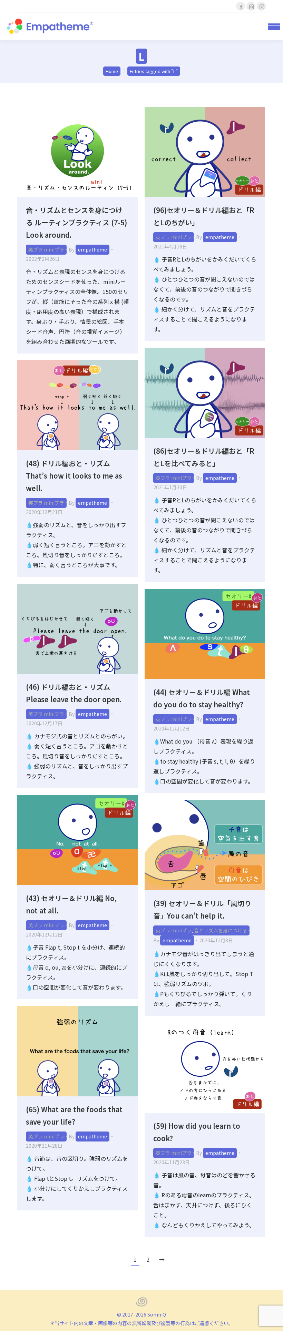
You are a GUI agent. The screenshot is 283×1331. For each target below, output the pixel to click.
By (88, 249)
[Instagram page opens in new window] (250, 6)
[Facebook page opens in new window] (240, 6)
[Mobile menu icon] (271, 26)
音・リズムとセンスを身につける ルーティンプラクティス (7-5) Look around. (76, 222)
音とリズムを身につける (220, 930)
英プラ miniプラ (46, 249)
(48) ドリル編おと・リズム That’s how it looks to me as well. (74, 475)
